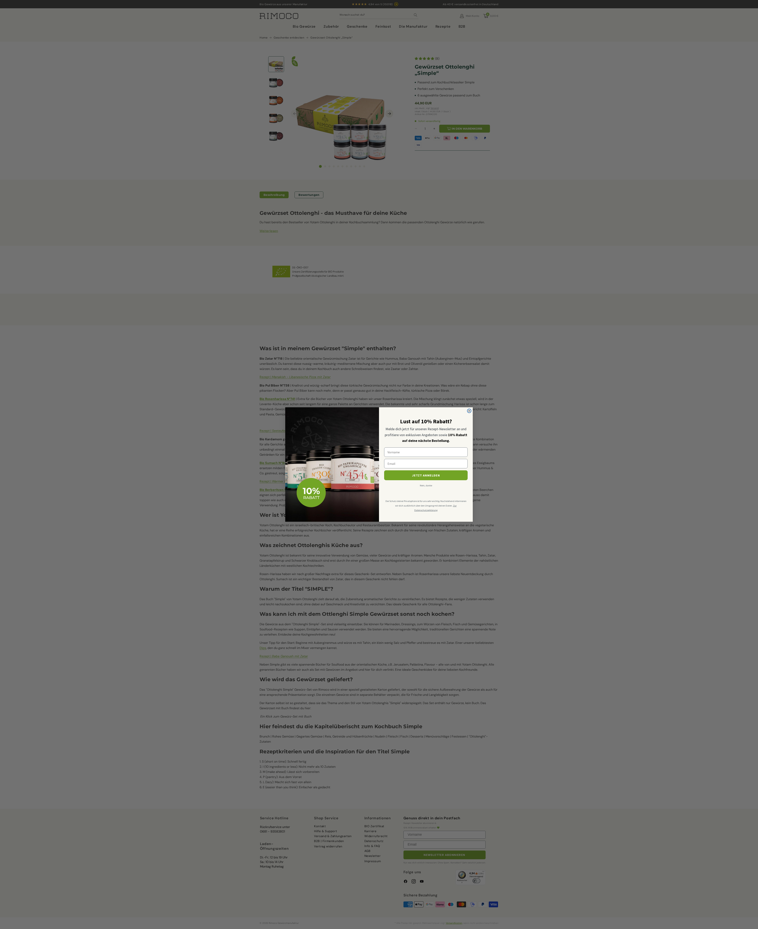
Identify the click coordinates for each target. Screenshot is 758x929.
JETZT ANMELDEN (426, 475)
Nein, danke (426, 485)
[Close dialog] (469, 411)
